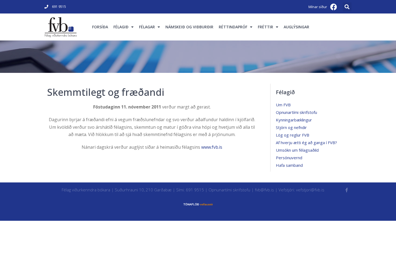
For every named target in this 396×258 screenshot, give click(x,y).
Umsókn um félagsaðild (297, 150)
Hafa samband (289, 165)
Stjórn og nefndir (291, 127)
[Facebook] (334, 6)
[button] (347, 6)
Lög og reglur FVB (292, 135)
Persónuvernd (289, 157)
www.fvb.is (211, 147)
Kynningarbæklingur (294, 120)
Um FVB (283, 104)
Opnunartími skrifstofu (296, 112)
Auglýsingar (296, 26)
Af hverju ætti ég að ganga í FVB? (306, 142)
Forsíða (100, 26)
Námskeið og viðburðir (189, 26)
